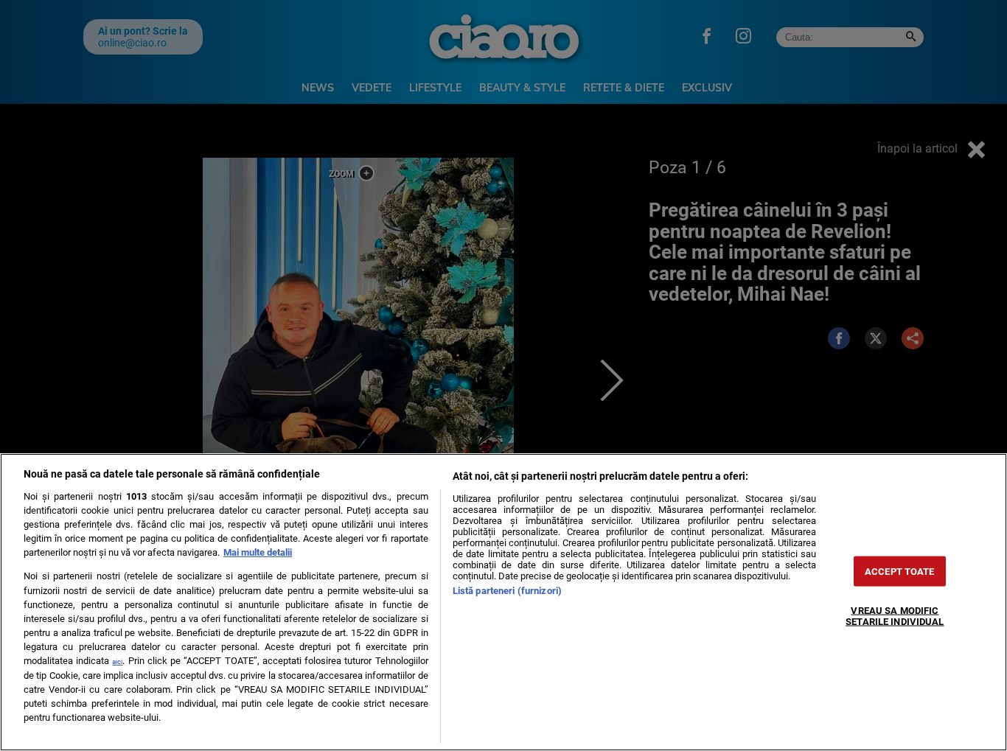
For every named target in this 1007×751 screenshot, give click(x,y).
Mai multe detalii (257, 552)
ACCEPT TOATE (900, 571)
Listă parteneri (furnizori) (507, 590)
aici (117, 661)
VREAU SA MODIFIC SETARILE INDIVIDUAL (895, 616)
